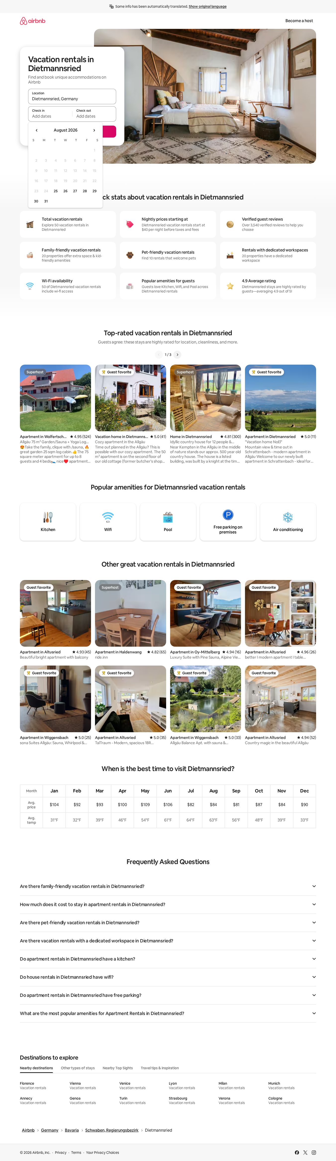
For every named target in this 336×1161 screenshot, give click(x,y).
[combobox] (72, 99)
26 (65, 191)
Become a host (299, 20)
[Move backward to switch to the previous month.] (36, 130)
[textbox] (50, 116)
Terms (76, 1152)
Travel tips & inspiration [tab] (160, 1068)
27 (75, 191)
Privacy (60, 1152)
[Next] (177, 355)
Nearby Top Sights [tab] (118, 1068)
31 (46, 201)
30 (36, 201)
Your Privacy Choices (102, 1152)
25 (56, 191)
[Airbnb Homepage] (32, 21)
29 (94, 191)
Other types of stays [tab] (78, 1068)
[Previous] (159, 355)
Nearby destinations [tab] (36, 1068)
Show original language (208, 6)
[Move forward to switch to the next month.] (94, 130)
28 (85, 191)
